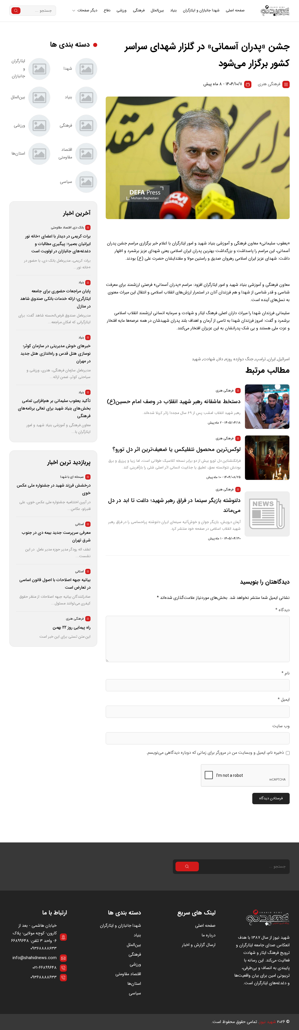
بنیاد (173, 10)
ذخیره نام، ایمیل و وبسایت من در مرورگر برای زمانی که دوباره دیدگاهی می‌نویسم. (215, 752)
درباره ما (208, 935)
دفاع (107, 10)
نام (285, 673)
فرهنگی (139, 10)
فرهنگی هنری (269, 84)
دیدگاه (282, 610)
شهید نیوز (267, 1022)
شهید (196, 359)
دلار (220, 359)
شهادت (209, 359)
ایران (272, 359)
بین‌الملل (157, 10)
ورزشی (121, 10)
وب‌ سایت (281, 726)
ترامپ (260, 359)
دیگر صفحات (87, 10)
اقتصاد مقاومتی (128, 974)
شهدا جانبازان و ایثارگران (201, 10)
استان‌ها (134, 983)
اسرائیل (284, 359)
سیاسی (135, 993)
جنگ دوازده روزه (239, 359)
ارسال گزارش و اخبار (198, 945)
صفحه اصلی (235, 10)
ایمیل (284, 699)
